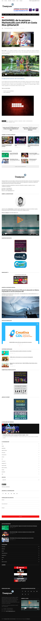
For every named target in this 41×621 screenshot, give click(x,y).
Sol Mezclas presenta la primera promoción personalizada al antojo (33, 160)
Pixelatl (3, 469)
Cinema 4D (3, 461)
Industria (24, 14)
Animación (3, 452)
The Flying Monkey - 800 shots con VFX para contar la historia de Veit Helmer (33, 145)
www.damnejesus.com (13, 212)
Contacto (21, 0)
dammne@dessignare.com (9, 190)
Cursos (17, 0)
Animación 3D (4, 454)
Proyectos (13, 0)
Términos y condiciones (6, 486)
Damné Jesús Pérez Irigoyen (9, 28)
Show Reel (9, 0)
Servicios (5, 0)
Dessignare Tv (18, 14)
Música (3, 557)
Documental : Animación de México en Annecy (20, 342)
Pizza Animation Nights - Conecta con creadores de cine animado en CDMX (34, 154)
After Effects (3, 448)
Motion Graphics (4, 467)
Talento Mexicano (4, 553)
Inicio (2, 0)
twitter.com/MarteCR (6, 92)
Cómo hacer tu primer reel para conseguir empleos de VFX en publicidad (7, 145)
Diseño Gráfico (4, 465)
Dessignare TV (4, 463)
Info (3, 14)
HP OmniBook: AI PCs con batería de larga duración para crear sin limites (15, 160)
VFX (2, 17)
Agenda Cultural (4, 450)
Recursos (29, 14)
